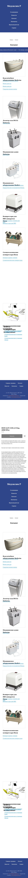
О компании (14, 12)
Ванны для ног (7, 83)
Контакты (14, 21)
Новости (14, 15)
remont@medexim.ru (16, 397)
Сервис (14, 28)
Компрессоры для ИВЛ (9, 223)
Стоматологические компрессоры (12, 260)
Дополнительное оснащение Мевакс (13, 185)
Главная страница (10, 383)
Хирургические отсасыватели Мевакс (13, 188)
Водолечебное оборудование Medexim (12, 79)
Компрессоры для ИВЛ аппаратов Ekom (10, 218)
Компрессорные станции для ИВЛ (11, 221)
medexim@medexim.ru (13, 395)
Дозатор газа (6, 123)
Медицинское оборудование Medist (11, 184)
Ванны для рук (7, 86)
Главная (11, 39)
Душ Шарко (6, 155)
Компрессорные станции (10, 257)
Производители (14, 24)
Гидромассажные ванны (10, 89)
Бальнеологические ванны (10, 81)
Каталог (14, 18)
